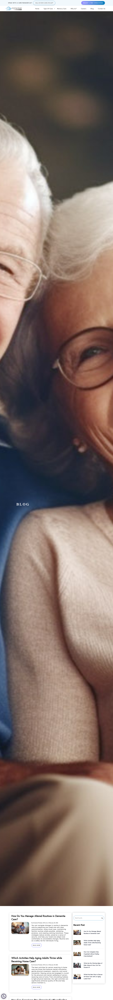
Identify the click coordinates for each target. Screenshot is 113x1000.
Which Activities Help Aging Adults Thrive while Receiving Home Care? (36, 959)
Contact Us (101, 9)
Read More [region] (36, 945)
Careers (83, 9)
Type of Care (48, 9)
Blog (92, 9)
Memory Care (61, 9)
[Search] (102, 918)
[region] (20, 928)
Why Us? (74, 9)
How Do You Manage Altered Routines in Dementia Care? (38, 917)
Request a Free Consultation (93, 3)
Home (37, 9)
